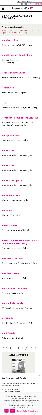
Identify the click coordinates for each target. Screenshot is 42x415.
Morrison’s (7, 210)
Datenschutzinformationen (27, 411)
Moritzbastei (8, 150)
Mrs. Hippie (7, 318)
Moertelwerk (8, 87)
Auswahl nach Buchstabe (13, 27)
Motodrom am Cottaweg (14, 288)
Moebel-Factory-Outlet (13, 72)
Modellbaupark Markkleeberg (17, 55)
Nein (12, 411)
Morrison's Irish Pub (11, 195)
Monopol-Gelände (11, 135)
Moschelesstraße (10, 273)
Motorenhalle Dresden (13, 303)
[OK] (39, 404)
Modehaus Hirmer (11, 40)
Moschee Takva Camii (13, 258)
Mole (4, 103)
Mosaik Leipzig (9, 225)
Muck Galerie (8, 333)
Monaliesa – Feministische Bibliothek (20, 117)
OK (6, 411)
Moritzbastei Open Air (12, 180)
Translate (38, 4)
